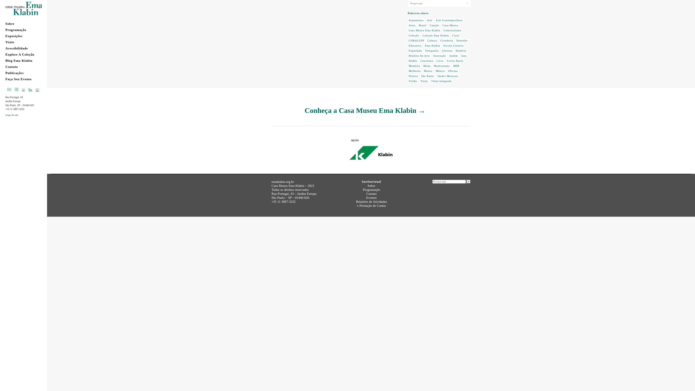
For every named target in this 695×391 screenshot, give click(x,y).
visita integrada (441, 81)
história (461, 50)
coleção (414, 35)
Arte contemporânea (449, 20)
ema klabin (432, 45)
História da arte (419, 55)
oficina (453, 71)
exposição (415, 50)
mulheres (415, 71)
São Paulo (427, 76)
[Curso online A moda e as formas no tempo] (302, 21)
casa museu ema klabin (424, 30)
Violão (413, 81)
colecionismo (452, 30)
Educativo (415, 45)
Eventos (371, 197)
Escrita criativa (453, 45)
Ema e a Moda (289, 45)
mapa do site (11, 115)
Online (327, 45)
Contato (371, 194)
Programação (371, 190)
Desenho (462, 40)
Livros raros (455, 60)
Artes (412, 25)
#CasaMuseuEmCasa (318, 41)
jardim (453, 55)
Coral (455, 35)
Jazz (464, 55)
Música (440, 71)
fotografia (432, 50)
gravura (447, 50)
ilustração (439, 55)
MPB (456, 65)
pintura (413, 76)
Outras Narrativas (283, 49)
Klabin (413, 60)
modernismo (442, 65)
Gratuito (303, 45)
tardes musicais (447, 76)
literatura (427, 60)
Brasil (422, 25)
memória (414, 65)
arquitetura (416, 20)
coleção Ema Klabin (435, 35)
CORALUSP (416, 40)
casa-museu (450, 25)
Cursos (275, 45)
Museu (428, 71)
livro (440, 60)
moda (427, 65)
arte (429, 20)
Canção (434, 25)
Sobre (371, 186)
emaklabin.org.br (282, 182)
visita (424, 81)
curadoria (446, 40)
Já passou (316, 45)
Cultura (432, 40)
